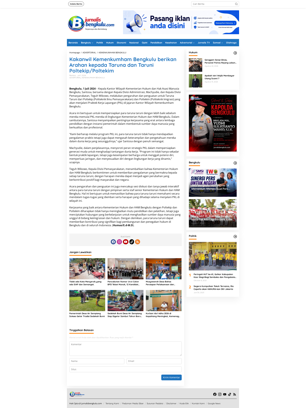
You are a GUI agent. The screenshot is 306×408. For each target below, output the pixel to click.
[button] (236, 4)
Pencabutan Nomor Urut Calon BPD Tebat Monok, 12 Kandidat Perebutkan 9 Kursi (123, 283)
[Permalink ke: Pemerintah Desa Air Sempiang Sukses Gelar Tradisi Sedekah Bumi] (87, 300)
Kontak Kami (198, 403)
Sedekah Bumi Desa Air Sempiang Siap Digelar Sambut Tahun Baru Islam (125, 315)
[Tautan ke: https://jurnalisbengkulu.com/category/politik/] (235, 236)
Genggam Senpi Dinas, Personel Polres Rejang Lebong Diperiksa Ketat (221, 61)
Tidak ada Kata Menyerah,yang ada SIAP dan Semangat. (85, 283)
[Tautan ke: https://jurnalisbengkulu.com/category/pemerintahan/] (235, 163)
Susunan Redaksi (155, 403)
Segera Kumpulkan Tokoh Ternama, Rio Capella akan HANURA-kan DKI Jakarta (214, 287)
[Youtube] (125, 241)
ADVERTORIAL (75, 78)
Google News (214, 403)
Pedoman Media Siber (133, 403)
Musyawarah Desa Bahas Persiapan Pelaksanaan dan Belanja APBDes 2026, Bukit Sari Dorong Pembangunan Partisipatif (163, 283)
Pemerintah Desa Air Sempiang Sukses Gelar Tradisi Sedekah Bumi (87, 314)
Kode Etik (184, 403)
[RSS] (137, 241)
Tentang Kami (112, 403)
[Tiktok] (131, 241)
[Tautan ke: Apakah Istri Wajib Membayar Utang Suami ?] (195, 80)
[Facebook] (113, 241)
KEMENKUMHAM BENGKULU (93, 78)
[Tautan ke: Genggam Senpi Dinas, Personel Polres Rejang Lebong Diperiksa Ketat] (195, 64)
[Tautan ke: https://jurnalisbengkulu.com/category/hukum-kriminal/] (235, 53)
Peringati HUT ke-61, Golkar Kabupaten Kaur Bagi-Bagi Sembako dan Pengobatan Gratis (215, 276)
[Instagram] (119, 241)
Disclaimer (171, 403)
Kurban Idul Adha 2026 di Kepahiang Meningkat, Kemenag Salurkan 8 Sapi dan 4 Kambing (162, 315)
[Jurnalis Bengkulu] (91, 23)
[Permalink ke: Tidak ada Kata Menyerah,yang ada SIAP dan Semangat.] (87, 268)
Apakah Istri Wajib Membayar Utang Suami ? (219, 77)
